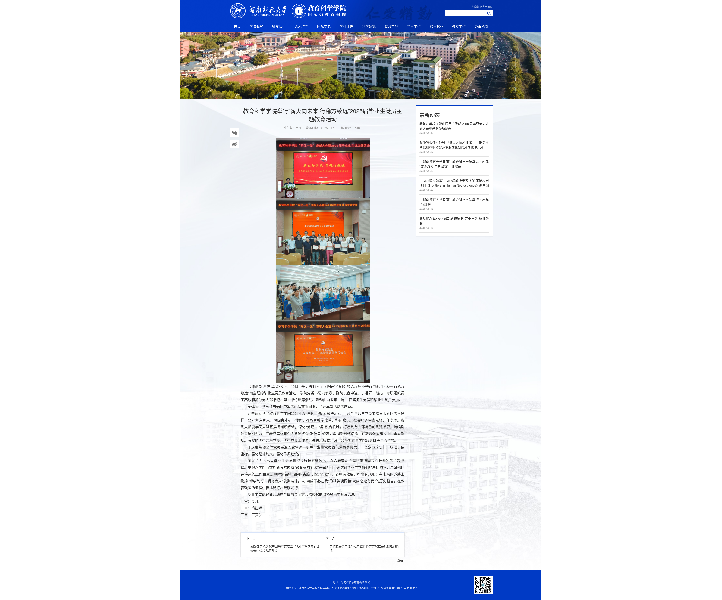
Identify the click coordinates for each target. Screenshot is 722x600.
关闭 (399, 560)
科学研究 (369, 26)
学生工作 (414, 26)
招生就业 (436, 26)
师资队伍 (279, 26)
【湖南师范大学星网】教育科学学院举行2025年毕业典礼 (454, 201)
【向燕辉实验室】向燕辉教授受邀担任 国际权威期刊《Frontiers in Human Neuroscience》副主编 (454, 182)
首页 (237, 26)
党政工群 (391, 26)
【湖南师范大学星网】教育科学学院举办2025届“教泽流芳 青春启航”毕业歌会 (454, 164)
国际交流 (324, 26)
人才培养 (301, 26)
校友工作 (459, 26)
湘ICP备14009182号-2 (365, 588)
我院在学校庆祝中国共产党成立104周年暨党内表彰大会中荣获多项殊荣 (454, 126)
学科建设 (346, 26)
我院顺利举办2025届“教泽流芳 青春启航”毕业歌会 (454, 220)
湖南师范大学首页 (482, 6)
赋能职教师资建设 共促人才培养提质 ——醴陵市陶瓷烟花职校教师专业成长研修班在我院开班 (454, 145)
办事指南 (481, 26)
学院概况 (256, 26)
